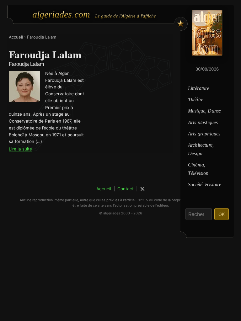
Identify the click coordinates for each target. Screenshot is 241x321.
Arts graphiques (204, 134)
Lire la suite (20, 148)
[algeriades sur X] (142, 189)
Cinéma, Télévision (198, 169)
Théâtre (195, 100)
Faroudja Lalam (41, 36)
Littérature (198, 88)
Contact (125, 188)
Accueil (16, 36)
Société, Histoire (204, 184)
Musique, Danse (204, 111)
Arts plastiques (203, 122)
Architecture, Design (201, 149)
